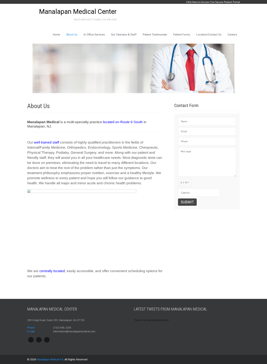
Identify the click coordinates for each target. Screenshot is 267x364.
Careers (232, 34)
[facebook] (31, 340)
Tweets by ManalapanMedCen (151, 320)
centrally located (52, 271)
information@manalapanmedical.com (74, 331)
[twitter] (39, 340)
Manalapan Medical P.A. (50, 359)
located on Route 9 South (123, 122)
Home (56, 34)
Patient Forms (181, 34)
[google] (47, 340)
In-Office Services (94, 34)
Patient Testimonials (155, 34)
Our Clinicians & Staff (124, 34)
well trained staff (46, 142)
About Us (71, 34)
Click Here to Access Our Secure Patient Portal (213, 1)
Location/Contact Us (208, 34)
